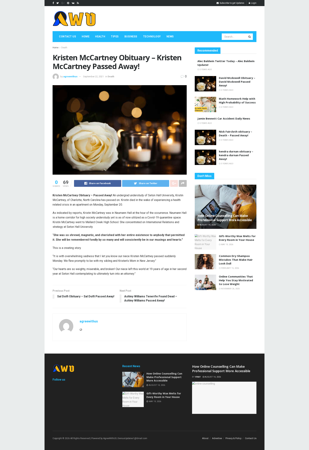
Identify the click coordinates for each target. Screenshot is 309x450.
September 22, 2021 (93, 76)
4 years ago (226, 107)
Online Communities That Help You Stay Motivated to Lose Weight (236, 280)
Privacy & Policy (233, 438)
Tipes (115, 36)
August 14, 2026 (207, 225)
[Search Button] (250, 36)
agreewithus (70, 76)
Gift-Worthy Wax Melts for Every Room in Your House (237, 238)
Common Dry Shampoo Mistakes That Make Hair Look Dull (236, 259)
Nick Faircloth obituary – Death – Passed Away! (235, 133)
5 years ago (205, 69)
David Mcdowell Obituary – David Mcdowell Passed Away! (237, 81)
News (170, 36)
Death (64, 47)
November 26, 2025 (230, 289)
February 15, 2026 (229, 268)
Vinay (198, 377)
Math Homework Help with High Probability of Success (237, 100)
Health (100, 36)
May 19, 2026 (226, 244)
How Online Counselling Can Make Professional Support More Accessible (224, 218)
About (205, 438)
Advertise (217, 438)
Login (253, 3)
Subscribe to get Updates (231, 3)
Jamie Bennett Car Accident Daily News (223, 118)
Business (130, 36)
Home (85, 36)
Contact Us (67, 36)
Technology (152, 36)
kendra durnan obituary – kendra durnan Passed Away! (236, 155)
